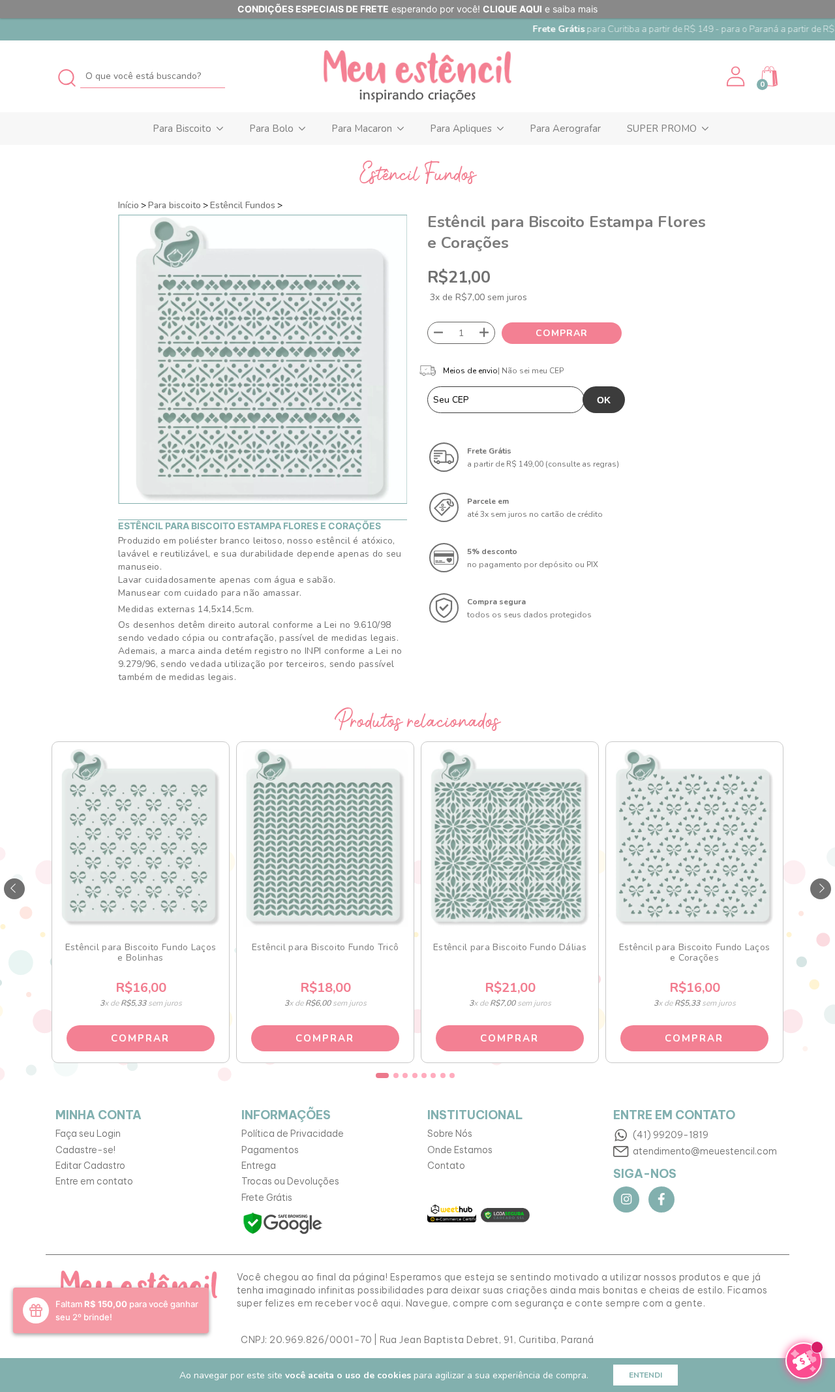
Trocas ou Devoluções (290, 1181)
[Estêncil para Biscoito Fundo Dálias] (509, 838)
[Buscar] (67, 76)
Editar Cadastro (90, 1165)
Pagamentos (270, 1150)
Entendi (645, 1375)
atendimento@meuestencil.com (705, 1151)
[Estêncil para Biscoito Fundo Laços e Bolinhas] (140, 838)
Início (128, 205)
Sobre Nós (449, 1133)
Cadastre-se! (85, 1150)
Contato (446, 1165)
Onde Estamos (460, 1150)
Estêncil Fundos (242, 205)
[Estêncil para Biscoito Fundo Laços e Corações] (694, 838)
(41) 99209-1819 (670, 1135)
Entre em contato (94, 1181)
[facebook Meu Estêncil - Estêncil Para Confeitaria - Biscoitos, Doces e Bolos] (661, 1199)
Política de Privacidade (292, 1133)
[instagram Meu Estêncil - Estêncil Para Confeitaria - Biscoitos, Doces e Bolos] (626, 1199)
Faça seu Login (88, 1133)
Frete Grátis (266, 1197)
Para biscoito (174, 205)
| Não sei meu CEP (531, 370)
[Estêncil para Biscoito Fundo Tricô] (325, 838)
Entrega (258, 1165)
